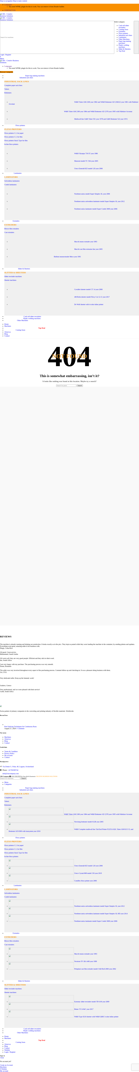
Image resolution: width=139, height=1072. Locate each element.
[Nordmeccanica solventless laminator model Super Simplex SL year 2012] (41, 201)
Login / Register (9, 1052)
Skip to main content (20, 1)
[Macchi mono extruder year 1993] (41, 242)
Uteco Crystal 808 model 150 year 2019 (88, 873)
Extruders (122, 31)
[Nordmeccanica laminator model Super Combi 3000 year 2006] (41, 209)
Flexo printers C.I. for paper (13, 133)
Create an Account (6, 1065)
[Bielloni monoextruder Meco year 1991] (31, 257)
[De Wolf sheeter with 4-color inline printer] (41, 304)
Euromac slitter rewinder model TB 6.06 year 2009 (91, 1002)
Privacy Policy (9, 753)
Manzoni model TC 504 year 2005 (86, 161)
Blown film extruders (11, 229)
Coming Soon (123, 29)
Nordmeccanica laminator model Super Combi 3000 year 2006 (95, 209)
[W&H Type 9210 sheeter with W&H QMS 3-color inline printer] (41, 1017)
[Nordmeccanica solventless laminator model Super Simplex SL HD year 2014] (41, 914)
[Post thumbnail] (8, 725)
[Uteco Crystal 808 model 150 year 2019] (41, 873)
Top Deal (122, 51)
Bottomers (7, 93)
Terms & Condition (11, 751)
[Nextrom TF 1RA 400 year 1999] (41, 961)
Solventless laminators (12, 181)
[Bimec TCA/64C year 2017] (41, 1009)
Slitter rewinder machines (13, 276)
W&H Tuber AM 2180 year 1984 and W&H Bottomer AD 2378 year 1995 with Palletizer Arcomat (98, 111)
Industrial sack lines (125, 35)
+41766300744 (13, 770)
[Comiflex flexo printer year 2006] (41, 881)
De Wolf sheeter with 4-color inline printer (88, 304)
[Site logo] (9, 16)
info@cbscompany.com (10, 773)
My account (8, 755)
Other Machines (124, 39)
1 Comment (20, 728)
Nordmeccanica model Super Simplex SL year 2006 (92, 194)
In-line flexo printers (11, 144)
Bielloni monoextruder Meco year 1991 (67, 257)
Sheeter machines (10, 280)
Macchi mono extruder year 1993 (85, 242)
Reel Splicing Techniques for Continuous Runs (20, 726)
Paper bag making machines (125, 42)
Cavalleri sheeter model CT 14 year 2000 (88, 289)
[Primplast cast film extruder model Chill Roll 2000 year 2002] (41, 969)
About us (7, 739)
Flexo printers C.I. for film (13, 137)
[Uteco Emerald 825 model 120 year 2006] (41, 168)
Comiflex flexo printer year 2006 (85, 881)
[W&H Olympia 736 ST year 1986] (41, 153)
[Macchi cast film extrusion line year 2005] (41, 249)
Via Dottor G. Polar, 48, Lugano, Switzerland (18, 767)
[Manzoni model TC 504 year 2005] (41, 161)
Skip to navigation (6, 1)
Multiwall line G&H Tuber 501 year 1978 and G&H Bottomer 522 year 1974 (100, 119)
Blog (6, 741)
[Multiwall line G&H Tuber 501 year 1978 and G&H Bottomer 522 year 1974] (41, 119)
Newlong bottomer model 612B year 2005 (88, 822)
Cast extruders (9, 232)
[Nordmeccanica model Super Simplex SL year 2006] (41, 194)
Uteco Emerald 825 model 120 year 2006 (88, 168)
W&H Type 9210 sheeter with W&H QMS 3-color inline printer (96, 1017)
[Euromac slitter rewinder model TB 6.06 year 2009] (41, 1002)
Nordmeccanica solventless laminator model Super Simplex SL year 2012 (99, 201)
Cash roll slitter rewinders (124, 26)
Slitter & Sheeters (125, 49)
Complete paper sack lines (13, 85)
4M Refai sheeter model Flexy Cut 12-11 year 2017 (92, 297)
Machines (7, 737)
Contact (7, 743)
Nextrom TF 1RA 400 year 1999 (85, 961)
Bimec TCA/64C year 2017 (83, 1009)
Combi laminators (10, 185)
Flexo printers (123, 33)
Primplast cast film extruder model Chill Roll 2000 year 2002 (95, 969)
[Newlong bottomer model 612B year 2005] (41, 822)
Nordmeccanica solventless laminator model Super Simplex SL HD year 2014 (101, 914)
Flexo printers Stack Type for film (15, 140)
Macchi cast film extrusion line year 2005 (88, 249)
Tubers (6, 89)
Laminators (122, 37)
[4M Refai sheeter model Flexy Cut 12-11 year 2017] (41, 297)
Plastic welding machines (124, 46)
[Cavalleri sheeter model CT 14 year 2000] (41, 289)
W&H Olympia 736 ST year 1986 (86, 153)
